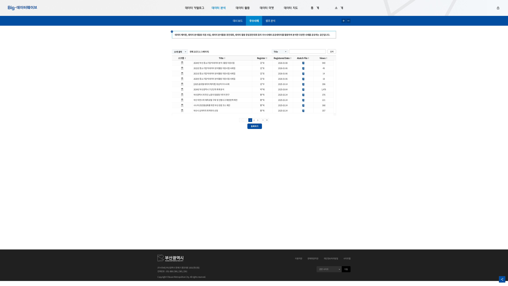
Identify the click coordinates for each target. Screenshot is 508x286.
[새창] (170, 258)
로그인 (498, 8)
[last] (267, 120)
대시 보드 (238, 21)
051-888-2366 (172, 271)
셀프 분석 (270, 21)
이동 (346, 269)
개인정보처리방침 (331, 258)
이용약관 (298, 258)
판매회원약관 (313, 258)
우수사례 (254, 21)
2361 (185, 271)
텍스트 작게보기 (348, 21)
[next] (263, 120)
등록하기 (254, 126)
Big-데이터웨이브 (22, 8)
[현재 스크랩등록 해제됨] (182, 63)
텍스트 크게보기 (343, 21)
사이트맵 (347, 258)
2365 (180, 271)
